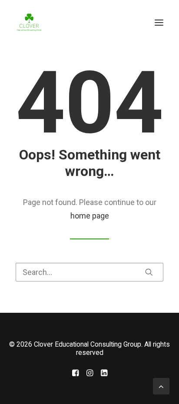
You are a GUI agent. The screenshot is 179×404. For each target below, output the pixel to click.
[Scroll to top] (161, 385)
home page (89, 215)
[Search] (89, 272)
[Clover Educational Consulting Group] (30, 22)
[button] (159, 22)
